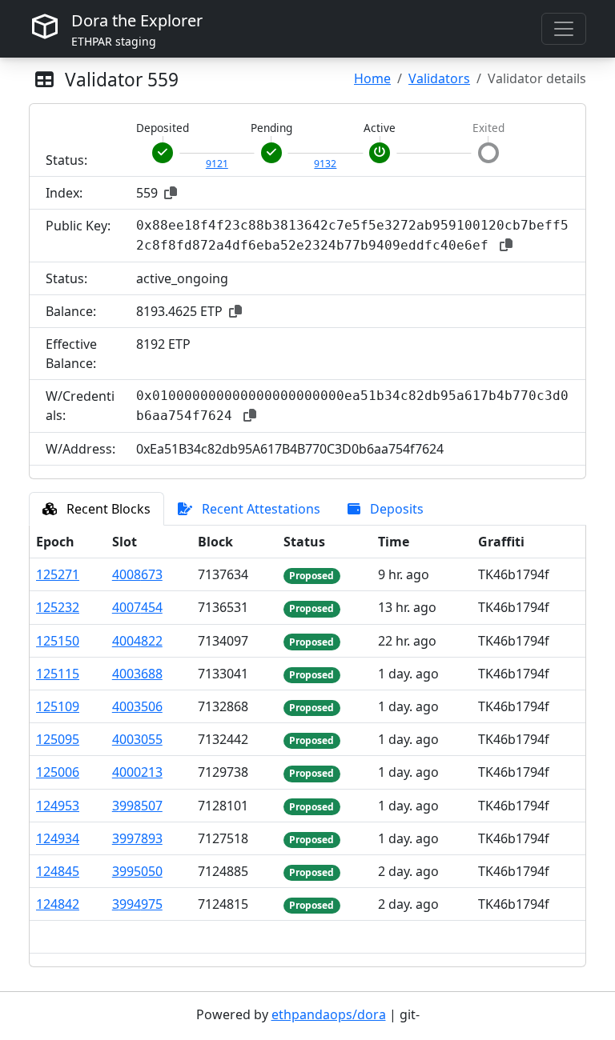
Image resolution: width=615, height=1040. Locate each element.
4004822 (137, 641)
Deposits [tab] (395, 509)
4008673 (137, 574)
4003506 (137, 706)
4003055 (137, 739)
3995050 (137, 871)
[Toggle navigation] (563, 29)
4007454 (137, 607)
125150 (57, 641)
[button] (170, 192)
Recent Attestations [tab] (259, 509)
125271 (57, 574)
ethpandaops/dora (328, 1014)
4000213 (137, 772)
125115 (57, 673)
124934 (57, 838)
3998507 (137, 805)
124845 (57, 871)
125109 (57, 706)
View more (307, 937)
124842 (57, 904)
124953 (57, 805)
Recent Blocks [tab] (107, 509)
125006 (57, 772)
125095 (57, 739)
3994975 (137, 904)
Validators (439, 78)
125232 (57, 607)
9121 (217, 163)
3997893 (137, 838)
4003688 (137, 673)
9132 (325, 163)
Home (372, 78)
